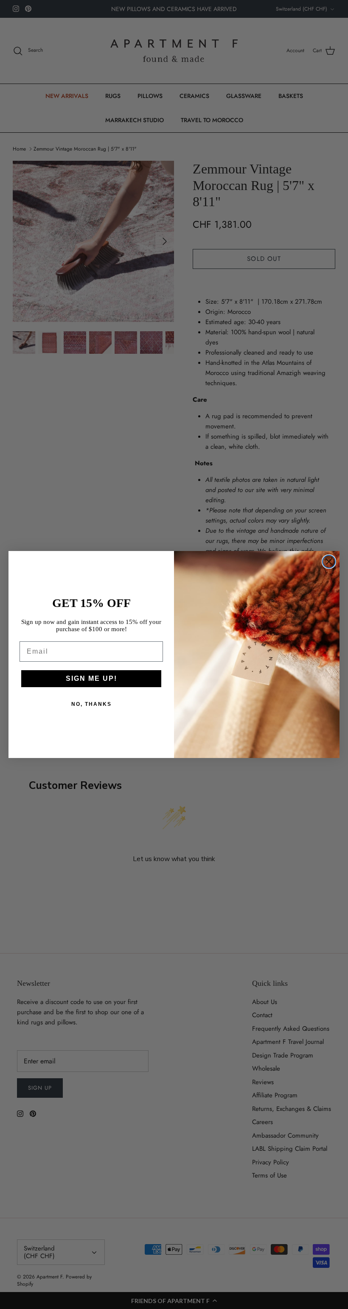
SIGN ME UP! (91, 678)
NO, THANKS (91, 704)
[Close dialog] (329, 561)
